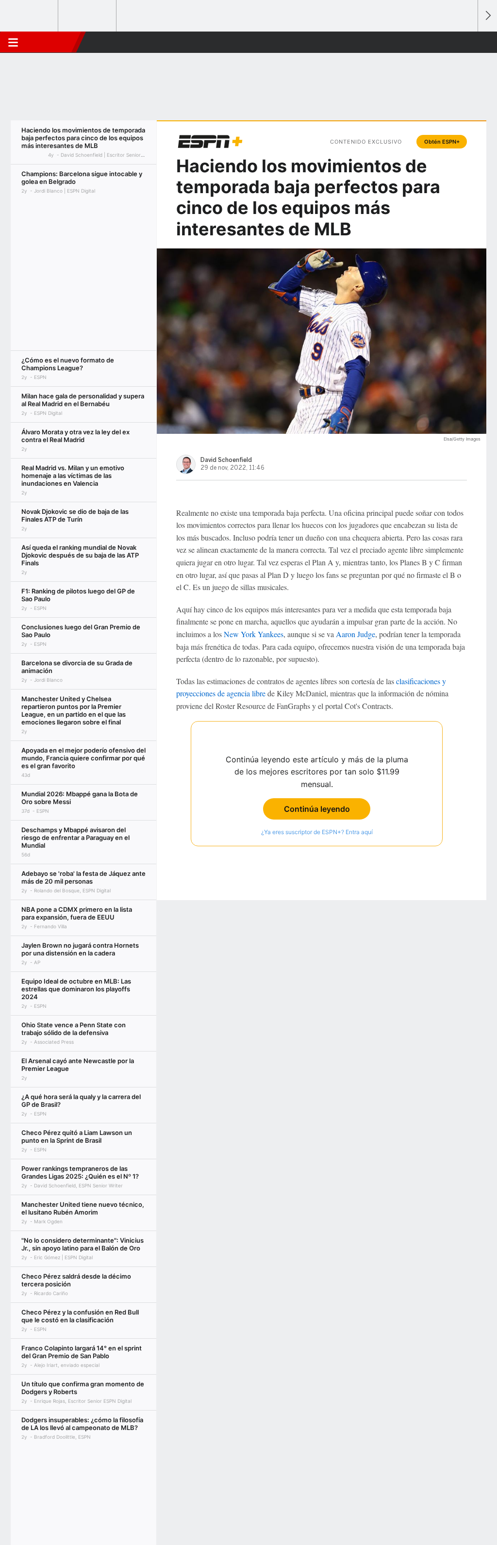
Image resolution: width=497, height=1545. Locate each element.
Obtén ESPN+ (442, 141)
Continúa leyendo (317, 809)
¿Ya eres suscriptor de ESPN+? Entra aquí (317, 832)
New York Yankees (253, 634)
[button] (466, 42)
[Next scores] (487, 16)
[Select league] (29, 16)
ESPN (52, 42)
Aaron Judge (355, 634)
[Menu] (13, 42)
